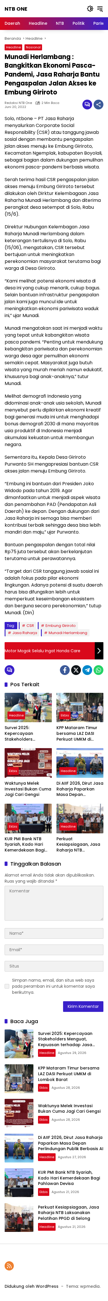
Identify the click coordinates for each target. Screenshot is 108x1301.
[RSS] (9, 1265)
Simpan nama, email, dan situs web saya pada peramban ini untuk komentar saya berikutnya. (53, 986)
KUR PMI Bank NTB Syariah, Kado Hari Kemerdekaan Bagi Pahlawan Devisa (25, 844)
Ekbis (65, 715)
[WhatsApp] (98, 670)
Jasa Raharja (24, 633)
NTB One (16, 8)
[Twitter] (76, 670)
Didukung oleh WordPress (31, 1286)
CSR (30, 625)
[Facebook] (65, 670)
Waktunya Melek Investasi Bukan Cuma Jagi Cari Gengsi (28, 789)
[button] (90, 8)
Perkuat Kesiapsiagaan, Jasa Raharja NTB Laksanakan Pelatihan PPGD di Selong (79, 844)
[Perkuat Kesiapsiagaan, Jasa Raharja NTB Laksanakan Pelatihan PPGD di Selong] (80, 818)
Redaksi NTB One (18, 103)
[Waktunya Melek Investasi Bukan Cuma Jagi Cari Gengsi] (28, 763)
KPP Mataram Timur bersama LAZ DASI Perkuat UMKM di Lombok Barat (76, 733)
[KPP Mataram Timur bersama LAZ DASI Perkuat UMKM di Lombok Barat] (80, 707)
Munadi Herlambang (68, 633)
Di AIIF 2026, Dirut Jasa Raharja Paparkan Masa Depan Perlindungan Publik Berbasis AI (79, 789)
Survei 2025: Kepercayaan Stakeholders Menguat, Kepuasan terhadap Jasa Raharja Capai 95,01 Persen (26, 733)
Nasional (33, 47)
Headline (13, 47)
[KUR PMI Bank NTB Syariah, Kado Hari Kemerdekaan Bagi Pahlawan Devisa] (28, 818)
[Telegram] (87, 670)
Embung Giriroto (61, 625)
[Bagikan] (98, 104)
